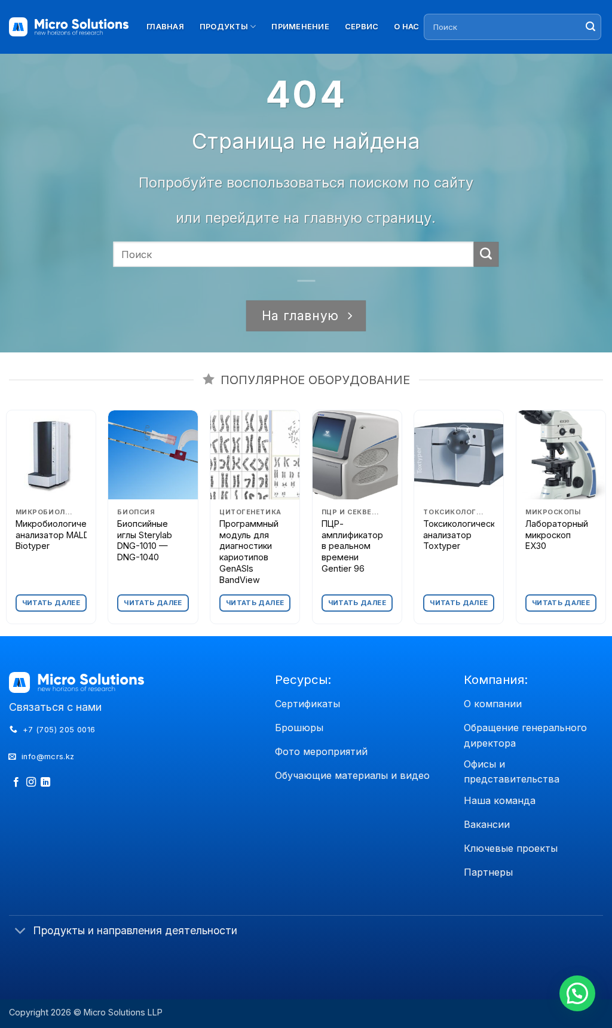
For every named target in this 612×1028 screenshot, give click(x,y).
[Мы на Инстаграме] (31, 782)
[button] (577, 993)
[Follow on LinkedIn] (45, 782)
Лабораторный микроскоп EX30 (556, 534)
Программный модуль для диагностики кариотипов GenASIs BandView (249, 551)
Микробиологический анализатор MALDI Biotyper (60, 534)
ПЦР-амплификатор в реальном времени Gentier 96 (352, 545)
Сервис (362, 26)
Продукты (224, 26)
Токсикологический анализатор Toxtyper (463, 534)
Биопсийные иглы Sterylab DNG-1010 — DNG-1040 (144, 540)
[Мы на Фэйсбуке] (16, 782)
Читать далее (51, 603)
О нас (406, 26)
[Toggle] (20, 931)
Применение (300, 26)
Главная (165, 26)
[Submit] (590, 27)
